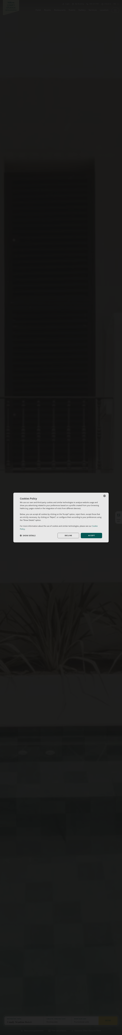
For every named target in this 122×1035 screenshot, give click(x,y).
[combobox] (104, 496)
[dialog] (61, 517)
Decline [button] (68, 535)
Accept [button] (91, 535)
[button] (28, 535)
